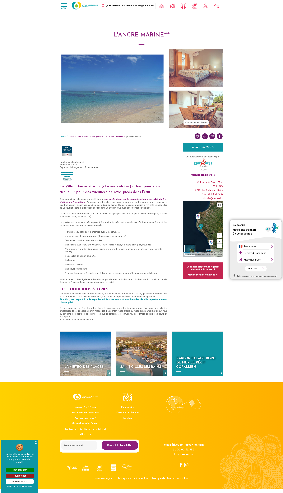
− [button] (220, 245)
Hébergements (96, 137)
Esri (198, 253)
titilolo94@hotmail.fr (212, 198)
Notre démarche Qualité (85, 423)
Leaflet (187, 253)
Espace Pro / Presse (85, 407)
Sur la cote (83, 137)
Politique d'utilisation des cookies (170, 478)
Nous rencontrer (183, 454)
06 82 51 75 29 (215, 194)
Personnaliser (19, 481)
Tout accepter (20, 469)
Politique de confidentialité (133, 478)
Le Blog (127, 418)
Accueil (73, 137)
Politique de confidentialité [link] (19, 486)
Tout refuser (19, 475)
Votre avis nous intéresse (85, 412)
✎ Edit (209, 250)
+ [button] (220, 241)
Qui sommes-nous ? (85, 418)
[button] (219, 205)
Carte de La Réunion (127, 412)
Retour (63, 137)
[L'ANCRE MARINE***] (201, 227)
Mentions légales (104, 478)
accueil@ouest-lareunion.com (183, 444)
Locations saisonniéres (115, 137)
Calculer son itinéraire (203, 175)
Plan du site (127, 407)
